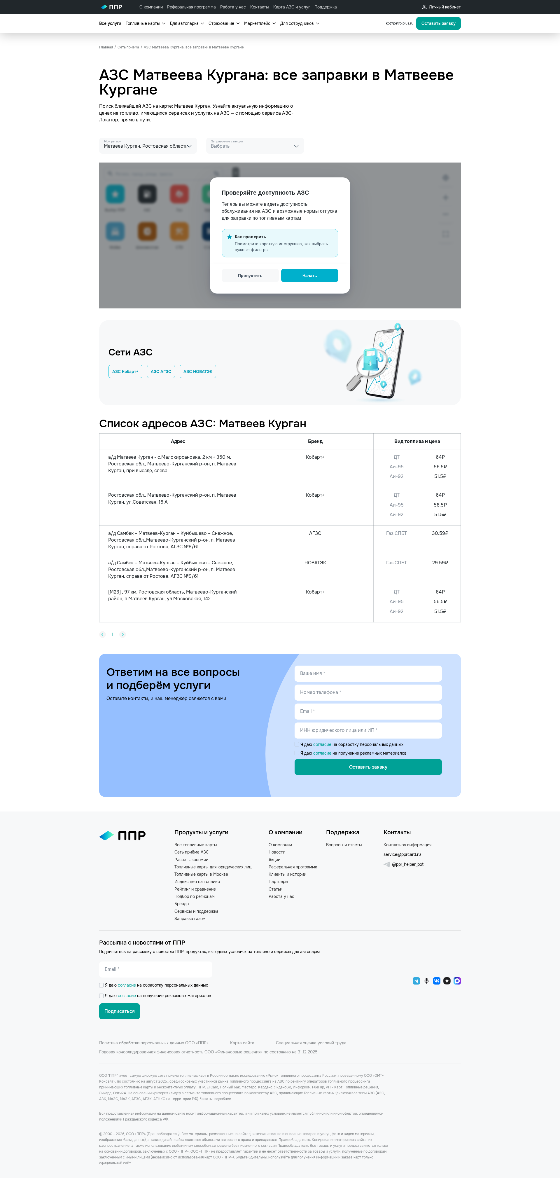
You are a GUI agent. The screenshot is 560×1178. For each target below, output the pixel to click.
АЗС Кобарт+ (125, 371)
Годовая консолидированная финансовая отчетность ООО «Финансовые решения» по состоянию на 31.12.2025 (208, 1052)
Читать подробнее (215, 1099)
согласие (322, 744)
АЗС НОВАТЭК (197, 371)
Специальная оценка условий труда (311, 1043)
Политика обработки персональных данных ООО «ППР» (154, 1043)
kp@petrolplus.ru (399, 23)
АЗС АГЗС (161, 371)
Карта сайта (242, 1043)
